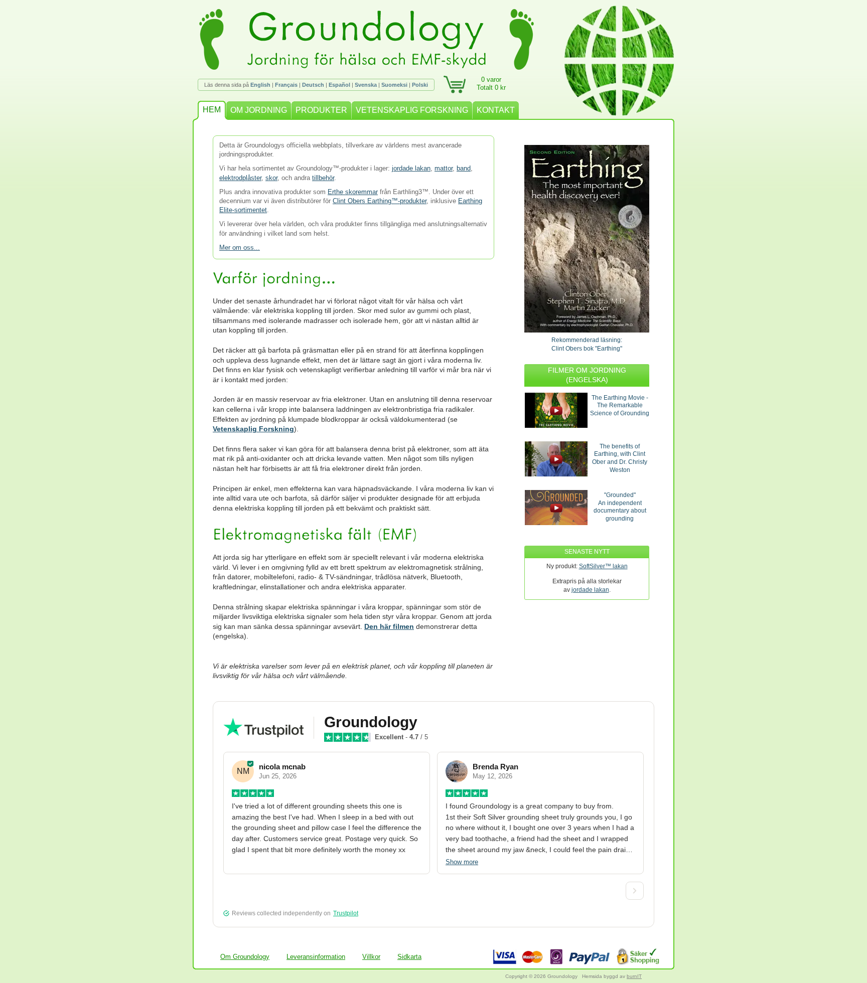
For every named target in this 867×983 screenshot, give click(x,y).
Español (339, 85)
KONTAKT (496, 110)
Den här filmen (389, 626)
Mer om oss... (239, 247)
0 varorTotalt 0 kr (491, 83)
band (464, 168)
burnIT (634, 976)
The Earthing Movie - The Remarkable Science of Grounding (619, 405)
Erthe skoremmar (353, 192)
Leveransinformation (315, 956)
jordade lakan (411, 168)
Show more (462, 862)
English (260, 85)
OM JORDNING (258, 110)
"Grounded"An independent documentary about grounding (620, 506)
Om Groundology (244, 956)
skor (271, 178)
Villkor (371, 956)
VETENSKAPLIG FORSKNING (412, 110)
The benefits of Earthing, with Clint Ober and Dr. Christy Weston (619, 458)
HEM (212, 109)
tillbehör (323, 178)
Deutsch (313, 85)
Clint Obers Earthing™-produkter (379, 201)
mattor (444, 168)
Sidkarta (409, 956)
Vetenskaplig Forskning (253, 429)
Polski (420, 85)
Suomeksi (394, 85)
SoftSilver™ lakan (603, 566)
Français (286, 85)
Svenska (366, 85)
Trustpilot (345, 913)
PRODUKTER (321, 110)
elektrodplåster (240, 178)
